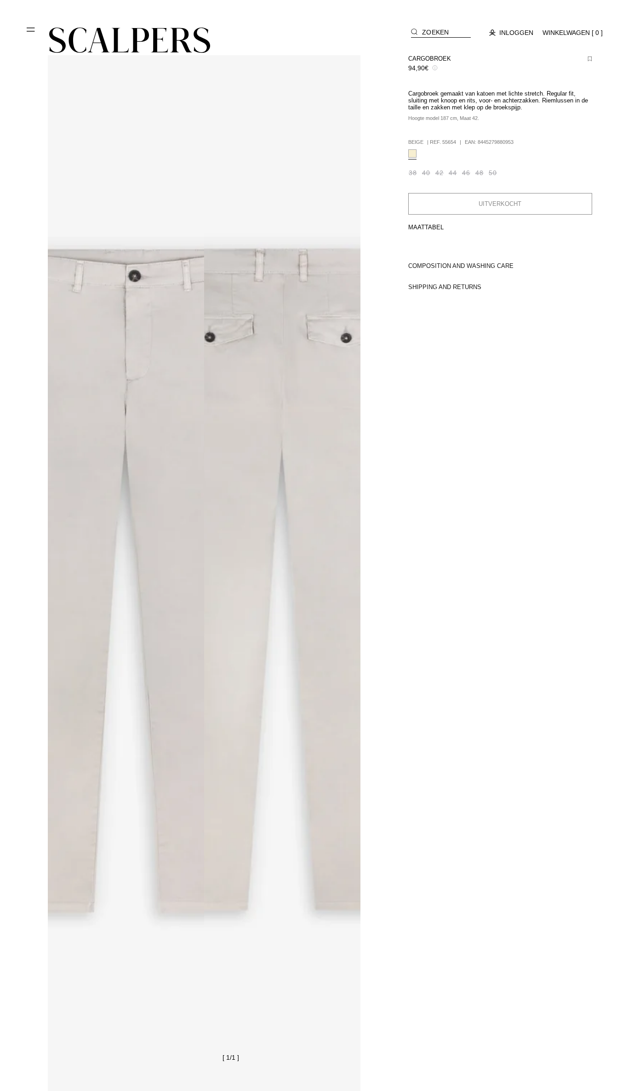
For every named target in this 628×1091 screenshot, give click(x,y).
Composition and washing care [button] (461, 265)
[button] (31, 33)
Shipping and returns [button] (444, 287)
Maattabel (426, 227)
